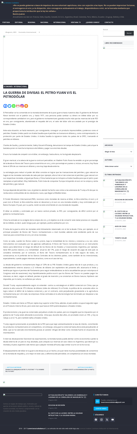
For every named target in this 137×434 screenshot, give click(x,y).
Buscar (105, 29)
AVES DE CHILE (120, 226)
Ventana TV (76, 22)
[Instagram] (22, 106)
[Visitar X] (107, 419)
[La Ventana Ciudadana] (68, 2)
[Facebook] (5, 106)
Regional (31, 22)
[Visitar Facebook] (96, 419)
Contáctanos (101, 409)
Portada (6, 22)
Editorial (19, 22)
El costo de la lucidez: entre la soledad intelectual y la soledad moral (124, 214)
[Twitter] (9, 106)
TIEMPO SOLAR (121, 238)
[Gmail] (18, 106)
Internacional (59, 22)
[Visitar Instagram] (101, 419)
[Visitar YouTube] (112, 419)
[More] (26, 106)
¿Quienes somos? (93, 22)
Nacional (44, 22)
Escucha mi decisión (124, 199)
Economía (22, 32)
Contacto (109, 22)
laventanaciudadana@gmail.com (113, 402)
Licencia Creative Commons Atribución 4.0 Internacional (98, 428)
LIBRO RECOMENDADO (113, 43)
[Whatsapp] (14, 106)
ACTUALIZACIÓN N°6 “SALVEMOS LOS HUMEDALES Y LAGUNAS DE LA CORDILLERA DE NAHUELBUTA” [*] (123, 185)
